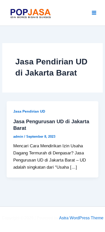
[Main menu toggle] (94, 13)
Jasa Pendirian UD (29, 111)
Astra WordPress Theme (81, 218)
